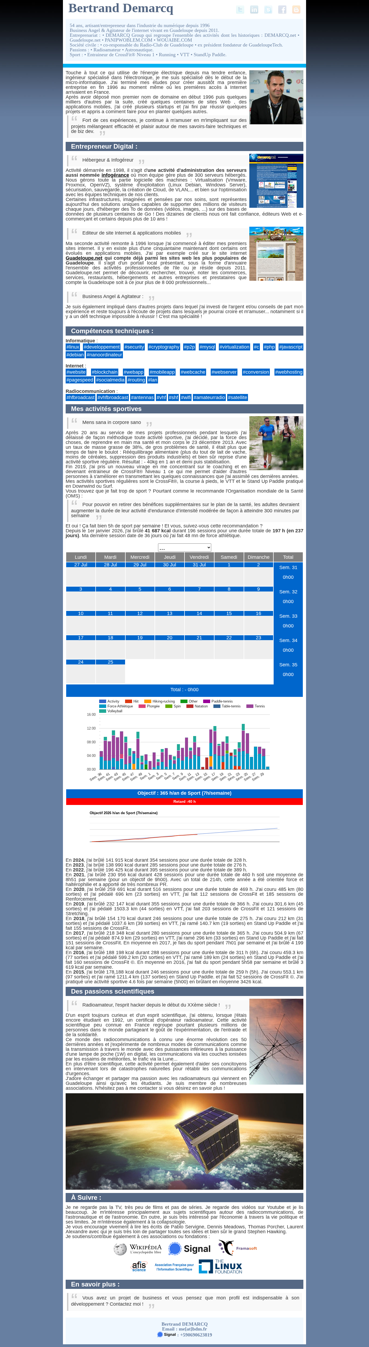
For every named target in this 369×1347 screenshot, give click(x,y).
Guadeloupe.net (84, 258)
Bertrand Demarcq (120, 8)
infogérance (115, 175)
